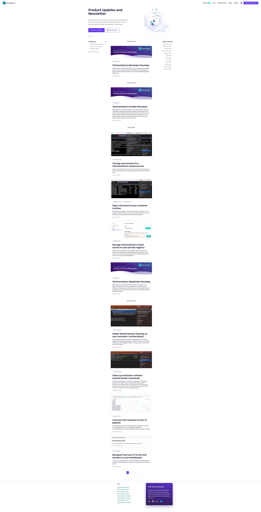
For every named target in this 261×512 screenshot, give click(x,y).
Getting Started (222, 3)
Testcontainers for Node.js (124, 496)
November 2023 (167, 46)
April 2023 (168, 62)
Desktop (206, 3)
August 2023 (167, 53)
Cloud (214, 3)
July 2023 (168, 55)
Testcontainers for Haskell (123, 502)
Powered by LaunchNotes (93, 51)
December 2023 (167, 44)
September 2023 (166, 51)
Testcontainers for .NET (123, 493)
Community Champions (123, 487)
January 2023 (167, 68)
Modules (236, 3)
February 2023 (167, 66)
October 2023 (167, 48)
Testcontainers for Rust (123, 500)
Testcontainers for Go (122, 491)
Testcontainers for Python (124, 498)
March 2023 (168, 64)
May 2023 (168, 59)
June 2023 (168, 57)
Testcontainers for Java (123, 489)
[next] (137, 472)
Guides (230, 3)
